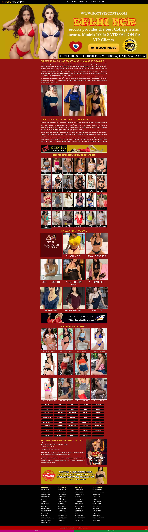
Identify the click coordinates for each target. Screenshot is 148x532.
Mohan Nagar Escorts (79, 492)
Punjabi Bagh (60, 412)
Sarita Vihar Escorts (62, 508)
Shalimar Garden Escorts (80, 491)
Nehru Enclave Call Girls (46, 122)
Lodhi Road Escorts (79, 489)
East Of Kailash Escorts (79, 513)
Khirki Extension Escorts (63, 518)
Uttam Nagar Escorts (62, 494)
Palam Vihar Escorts (79, 520)
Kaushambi (60, 422)
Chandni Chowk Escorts (79, 506)
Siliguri (72, 430)
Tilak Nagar (72, 433)
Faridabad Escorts (96, 515)
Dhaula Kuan (85, 433)
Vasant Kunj (59, 407)
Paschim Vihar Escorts (62, 491)
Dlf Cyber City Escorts (97, 513)
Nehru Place (47, 407)
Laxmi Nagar (72, 407)
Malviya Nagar (47, 412)
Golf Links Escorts (96, 520)
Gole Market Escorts (97, 518)
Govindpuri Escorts (45, 498)
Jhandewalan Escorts (62, 501)
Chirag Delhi (72, 435)
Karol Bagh (98, 412)
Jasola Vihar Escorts (45, 492)
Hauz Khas (47, 435)
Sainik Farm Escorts (96, 496)
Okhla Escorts (44, 501)
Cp (98, 435)
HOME (68, 1)
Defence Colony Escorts (46, 520)
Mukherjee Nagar (47, 417)
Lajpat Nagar (98, 404)
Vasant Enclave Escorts (97, 506)
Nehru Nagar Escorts (79, 499)
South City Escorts (96, 499)
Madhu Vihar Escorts (62, 496)
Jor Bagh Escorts (61, 505)
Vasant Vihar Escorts (79, 503)
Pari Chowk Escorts (96, 491)
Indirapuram (98, 420)
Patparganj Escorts (45, 505)
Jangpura (60, 420)
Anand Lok (85, 430)
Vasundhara (98, 430)
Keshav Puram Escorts (62, 517)
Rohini (85, 407)
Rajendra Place (72, 420)
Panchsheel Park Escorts (97, 489)
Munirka (98, 417)
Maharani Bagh (60, 425)
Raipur (72, 409)
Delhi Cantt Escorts (45, 489)
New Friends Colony (72, 425)
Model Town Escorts (62, 499)
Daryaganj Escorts (78, 511)
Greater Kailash (72, 412)
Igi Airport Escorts (44, 513)
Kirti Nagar (47, 425)
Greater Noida (47, 433)
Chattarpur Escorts (78, 501)
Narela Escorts (78, 496)
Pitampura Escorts (61, 492)
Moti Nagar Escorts (62, 511)
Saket (72, 404)
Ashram (85, 417)
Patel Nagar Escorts (45, 503)
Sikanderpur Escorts (96, 498)
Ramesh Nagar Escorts (45, 508)
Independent (94, 1)
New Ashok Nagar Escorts (80, 517)
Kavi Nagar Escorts (62, 513)
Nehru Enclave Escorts (102, 63)
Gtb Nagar (85, 420)
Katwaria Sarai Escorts (45, 517)
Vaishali (98, 407)
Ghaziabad (60, 409)
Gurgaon (101, 1)
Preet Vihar (98, 422)
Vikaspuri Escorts (96, 508)
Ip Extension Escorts (45, 491)
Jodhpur (98, 409)
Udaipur (85, 409)
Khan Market (72, 417)
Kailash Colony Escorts (45, 494)
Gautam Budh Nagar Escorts (98, 517)
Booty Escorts (74, 527)
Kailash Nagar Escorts (45, 496)
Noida (47, 409)
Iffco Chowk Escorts (45, 511)
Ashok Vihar (59, 435)
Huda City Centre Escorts (46, 510)
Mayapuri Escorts (61, 498)
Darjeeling (59, 430)
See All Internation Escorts (51, 245)
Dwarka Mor (98, 425)
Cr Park (60, 433)
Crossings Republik (47, 422)
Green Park (47, 420)
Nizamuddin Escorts (79, 518)
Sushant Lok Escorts (97, 503)
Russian (81, 1)
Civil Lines (85, 435)
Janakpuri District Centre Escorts (47, 518)
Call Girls (74, 1)
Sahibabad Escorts (96, 494)
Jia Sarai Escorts (61, 503)
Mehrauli (73, 422)
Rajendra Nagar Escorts (45, 506)
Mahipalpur (85, 404)
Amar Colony (60, 417)
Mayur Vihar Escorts (62, 489)
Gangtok (47, 430)
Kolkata (47, 404)
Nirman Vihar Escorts (45, 499)
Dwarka (59, 404)
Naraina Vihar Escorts (79, 494)
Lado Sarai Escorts (62, 520)
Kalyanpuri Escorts (61, 510)
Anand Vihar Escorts (79, 510)
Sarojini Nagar (85, 422)
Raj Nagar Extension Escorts (98, 492)
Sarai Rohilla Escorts (62, 506)
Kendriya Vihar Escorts (62, 515)
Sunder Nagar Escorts (97, 501)
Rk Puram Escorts (78, 505)
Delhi (87, 1)
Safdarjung (85, 425)
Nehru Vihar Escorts (79, 515)
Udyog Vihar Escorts (97, 505)
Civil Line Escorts (78, 508)
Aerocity (85, 412)
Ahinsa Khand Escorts (97, 510)
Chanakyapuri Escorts (45, 522)
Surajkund (98, 433)
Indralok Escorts (44, 515)
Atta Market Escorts (96, 511)
